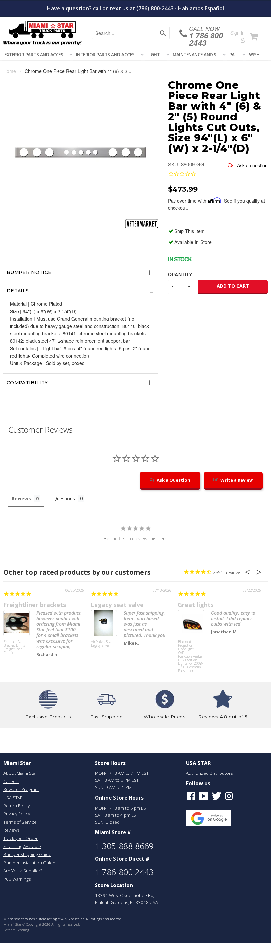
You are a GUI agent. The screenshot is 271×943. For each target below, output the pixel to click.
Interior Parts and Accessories (108, 54)
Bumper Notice (29, 272)
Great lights (195, 605)
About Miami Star (20, 773)
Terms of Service (20, 822)
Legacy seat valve (117, 605)
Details (18, 291)
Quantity (180, 274)
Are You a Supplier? (22, 871)
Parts (236, 54)
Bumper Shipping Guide (27, 854)
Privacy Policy (16, 814)
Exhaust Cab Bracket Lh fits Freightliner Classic (14, 647)
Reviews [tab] (21, 498)
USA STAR (13, 798)
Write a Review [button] (236, 480)
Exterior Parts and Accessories (37, 54)
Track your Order (20, 838)
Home (9, 71)
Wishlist (258, 54)
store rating (48, 919)
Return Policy (16, 806)
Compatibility (27, 383)
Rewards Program (21, 789)
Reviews (11, 830)
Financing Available (22, 846)
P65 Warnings (17, 879)
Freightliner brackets (34, 605)
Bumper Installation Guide (29, 863)
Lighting (157, 54)
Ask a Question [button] (173, 480)
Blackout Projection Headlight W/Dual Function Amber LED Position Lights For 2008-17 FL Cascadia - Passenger (190, 652)
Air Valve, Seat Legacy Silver (102, 644)
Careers (11, 781)
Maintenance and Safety (198, 54)
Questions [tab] (64, 498)
